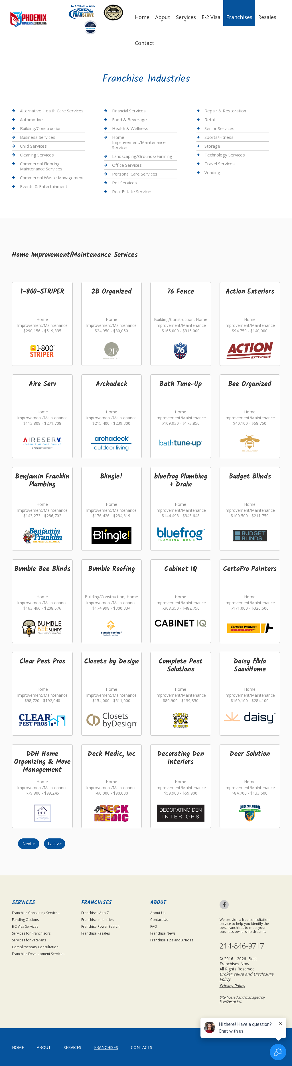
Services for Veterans (29, 940)
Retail (210, 119)
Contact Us (159, 919)
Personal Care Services (134, 174)
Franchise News (162, 933)
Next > (29, 843)
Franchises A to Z (95, 912)
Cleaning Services (37, 155)
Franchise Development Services (38, 953)
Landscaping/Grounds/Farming (142, 156)
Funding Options (25, 919)
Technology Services (224, 155)
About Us (157, 912)
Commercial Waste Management (52, 177)
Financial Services (129, 111)
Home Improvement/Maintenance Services (139, 142)
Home (142, 17)
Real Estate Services (132, 191)
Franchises (239, 17)
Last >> (55, 843)
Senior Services (219, 128)
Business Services (37, 137)
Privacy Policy (232, 985)
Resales (267, 17)
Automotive (31, 119)
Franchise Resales (95, 933)
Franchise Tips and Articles (171, 940)
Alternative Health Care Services (52, 111)
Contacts (141, 1047)
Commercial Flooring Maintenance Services (41, 166)
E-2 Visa (211, 17)
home (18, 1047)
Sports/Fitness (219, 137)
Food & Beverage (129, 119)
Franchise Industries (97, 919)
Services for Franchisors (31, 933)
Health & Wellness (130, 128)
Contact (144, 43)
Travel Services (219, 163)
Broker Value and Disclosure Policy (246, 976)
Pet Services (124, 182)
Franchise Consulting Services (35, 912)
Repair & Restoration (225, 111)
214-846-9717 (242, 945)
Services (186, 17)
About (162, 17)
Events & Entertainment (43, 186)
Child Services (33, 146)
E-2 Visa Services (25, 926)
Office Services (127, 165)
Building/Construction (41, 128)
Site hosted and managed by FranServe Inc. (242, 999)
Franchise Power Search (100, 926)
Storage (212, 146)
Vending (212, 172)
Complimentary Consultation (35, 947)
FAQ (153, 926)
